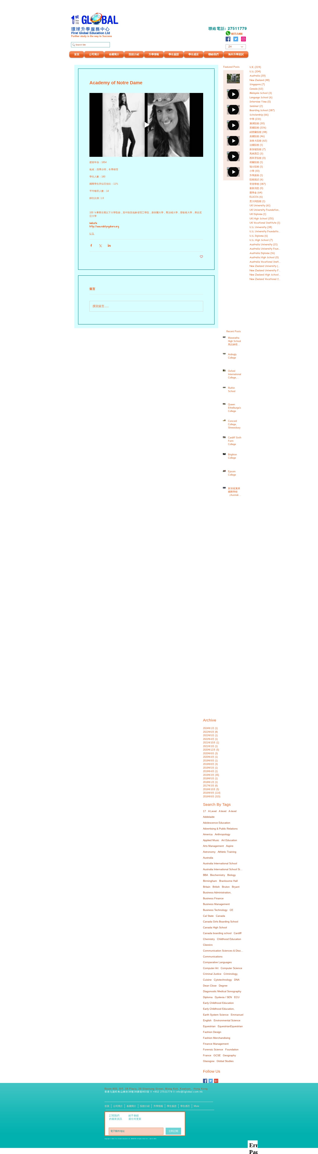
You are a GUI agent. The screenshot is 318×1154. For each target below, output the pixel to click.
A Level (212, 811)
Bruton (226, 886)
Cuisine (207, 979)
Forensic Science (213, 1049)
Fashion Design (212, 1032)
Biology (231, 875)
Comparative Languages (217, 962)
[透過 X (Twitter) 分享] (100, 245)
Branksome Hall (228, 880)
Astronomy (209, 851)
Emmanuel (237, 1014)
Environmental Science (227, 1020)
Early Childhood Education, (218, 1008)
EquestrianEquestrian (230, 1026)
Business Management (216, 904)
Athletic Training (227, 851)
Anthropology (222, 834)
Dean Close (210, 985)
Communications (212, 956)
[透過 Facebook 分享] (91, 245)
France (207, 1055)
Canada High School (215, 927)
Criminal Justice (212, 973)
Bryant (235, 886)
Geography (229, 1055)
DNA (236, 979)
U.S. (91, 233)
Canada (220, 915)
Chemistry (209, 939)
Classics (208, 944)
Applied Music (211, 840)
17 (204, 811)
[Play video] (146, 125)
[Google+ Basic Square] (216, 1081)
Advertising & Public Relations (220, 828)
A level (222, 811)
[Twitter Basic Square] (211, 1081)
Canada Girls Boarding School (220, 921)
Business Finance (213, 898)
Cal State (208, 915)
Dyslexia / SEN (223, 997)
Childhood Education (229, 939)
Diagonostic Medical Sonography (222, 991)
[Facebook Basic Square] (205, 1081)
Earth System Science (216, 1014)
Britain (206, 886)
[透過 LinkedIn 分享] (109, 245)
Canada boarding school (217, 933)
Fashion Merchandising (216, 1037)
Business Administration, (217, 892)
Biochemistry (217, 875)
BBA (205, 875)
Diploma (208, 997)
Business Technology (215, 909)
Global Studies (225, 1061)
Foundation (232, 1049)
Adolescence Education (216, 822)
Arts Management (213, 845)
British (216, 886)
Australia (208, 857)
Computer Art (210, 968)
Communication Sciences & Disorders (223, 950)
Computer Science (231, 968)
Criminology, (231, 973)
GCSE (217, 1055)
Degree (223, 985)
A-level (232, 811)
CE (231, 909)
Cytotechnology (223, 979)
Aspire (229, 845)
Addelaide (209, 816)
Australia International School (220, 863)
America (208, 834)
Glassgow (208, 1061)
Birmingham (210, 880)
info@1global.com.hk (189, 1091)
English (207, 1020)
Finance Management (216, 1043)
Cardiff (237, 933)
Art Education (229, 840)
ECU (236, 997)
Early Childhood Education (218, 1002)
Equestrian (209, 1026)
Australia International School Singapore (223, 869)
